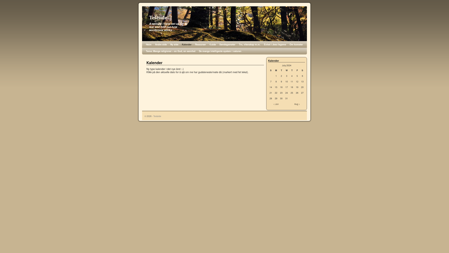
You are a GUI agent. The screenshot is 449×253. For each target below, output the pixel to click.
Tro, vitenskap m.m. (249, 44)
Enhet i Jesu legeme (275, 44)
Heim (149, 44)
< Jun (276, 103)
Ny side (174, 44)
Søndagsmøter (227, 44)
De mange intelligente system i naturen (220, 51)
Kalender (187, 44)
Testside (158, 17)
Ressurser (200, 44)
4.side (212, 44)
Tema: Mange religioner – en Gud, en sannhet (170, 51)
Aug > (297, 103)
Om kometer (296, 44)
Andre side (161, 44)
